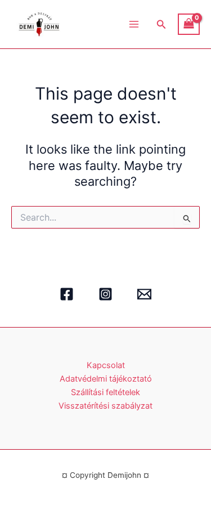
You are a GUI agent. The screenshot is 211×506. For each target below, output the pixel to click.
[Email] (144, 294)
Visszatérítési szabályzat (105, 406)
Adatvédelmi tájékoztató (106, 379)
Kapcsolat (106, 365)
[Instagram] (105, 294)
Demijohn (93, 24)
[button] (161, 24)
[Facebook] (67, 294)
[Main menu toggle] (134, 24)
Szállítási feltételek (105, 392)
